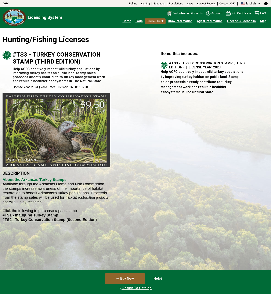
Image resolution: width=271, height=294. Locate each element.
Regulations (176, 3)
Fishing (133, 3)
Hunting (145, 3)
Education (159, 3)
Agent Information (210, 21)
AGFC (6, 3)
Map (263, 21)
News (190, 3)
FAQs (139, 21)
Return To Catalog (137, 288)
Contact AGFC (227, 3)
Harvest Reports (206, 3)
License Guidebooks (241, 21)
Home (127, 21)
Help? (158, 278)
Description (16, 173)
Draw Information (180, 21)
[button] (185, 14)
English (251, 3)
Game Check (155, 21)
